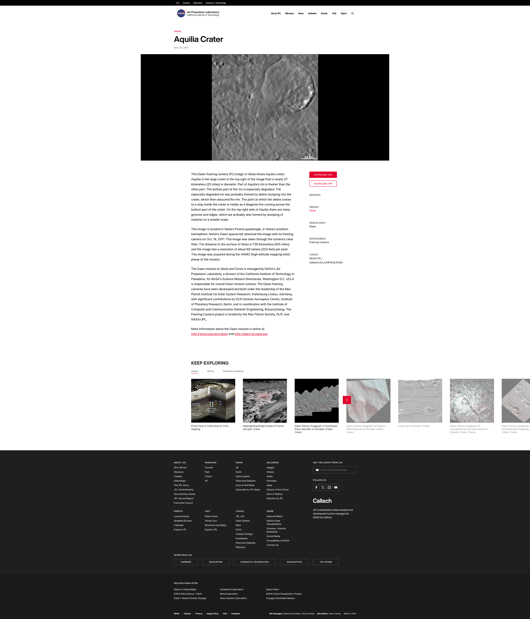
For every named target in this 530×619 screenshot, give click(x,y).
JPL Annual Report (184, 498)
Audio (270, 476)
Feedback (235, 613)
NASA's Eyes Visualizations (274, 522)
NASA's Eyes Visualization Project (284, 593)
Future (208, 476)
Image (177, 31)
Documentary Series (184, 494)
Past (207, 472)
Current (209, 467)
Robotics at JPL (275, 498)
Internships (180, 480)
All (206, 480)
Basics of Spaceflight (185, 589)
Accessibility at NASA (278, 540)
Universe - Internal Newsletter (276, 530)
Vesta (312, 210)
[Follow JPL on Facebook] (316, 487)
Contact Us (273, 545)
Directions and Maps (215, 525)
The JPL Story (181, 485)
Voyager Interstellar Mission (280, 598)
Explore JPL (180, 529)
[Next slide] (347, 400)
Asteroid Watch (275, 516)
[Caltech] (322, 500)
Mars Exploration (229, 593)
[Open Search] (352, 13)
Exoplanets (241, 538)
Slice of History (275, 494)
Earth (239, 472)
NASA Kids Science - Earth (188, 593)
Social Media (273, 536)
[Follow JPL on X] (323, 487)
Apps (269, 485)
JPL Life (240, 516)
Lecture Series (181, 516)
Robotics (240, 547)
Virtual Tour (211, 520)
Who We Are (180, 467)
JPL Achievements (183, 489)
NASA (176, 613)
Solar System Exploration (233, 598)
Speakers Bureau (183, 520)
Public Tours (211, 516)
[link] (265, 107)
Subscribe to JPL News (248, 489)
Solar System (243, 476)
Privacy (198, 613)
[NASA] (181, 13)
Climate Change (244, 534)
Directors (178, 472)
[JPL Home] (203, 13)
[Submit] (316, 470)
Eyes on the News (245, 485)
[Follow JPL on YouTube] (335, 487)
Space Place (272, 589)
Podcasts (271, 480)
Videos (270, 472)
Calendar (178, 525)
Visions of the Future (278, 489)
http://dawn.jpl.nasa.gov (251, 334)
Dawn (194, 371)
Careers (178, 476)
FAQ (225, 613)
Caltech (187, 613)
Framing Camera (233, 371)
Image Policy (212, 613)
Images (270, 467)
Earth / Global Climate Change (190, 598)
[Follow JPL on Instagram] (329, 487)
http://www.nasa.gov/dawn (209, 334)
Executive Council (183, 502)
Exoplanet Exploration (231, 589)
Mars (238, 525)
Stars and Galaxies (245, 480)
